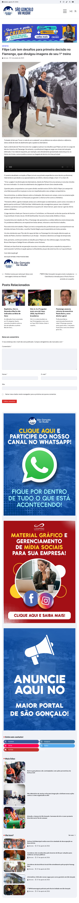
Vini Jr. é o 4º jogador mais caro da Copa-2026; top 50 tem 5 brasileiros (38, 312)
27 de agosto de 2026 (43, 846)
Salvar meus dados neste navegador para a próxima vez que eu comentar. (30, 394)
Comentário (7, 346)
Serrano (6, 58)
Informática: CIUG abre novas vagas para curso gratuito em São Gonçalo (51, 877)
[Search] (75, 11)
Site (3, 384)
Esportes (5, 46)
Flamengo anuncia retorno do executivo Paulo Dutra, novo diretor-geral (64, 312)
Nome (4, 374)
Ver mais (71, 835)
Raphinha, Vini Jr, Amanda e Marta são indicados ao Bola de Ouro (12, 312)
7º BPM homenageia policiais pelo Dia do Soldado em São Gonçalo (48, 888)
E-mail (43, 374)
